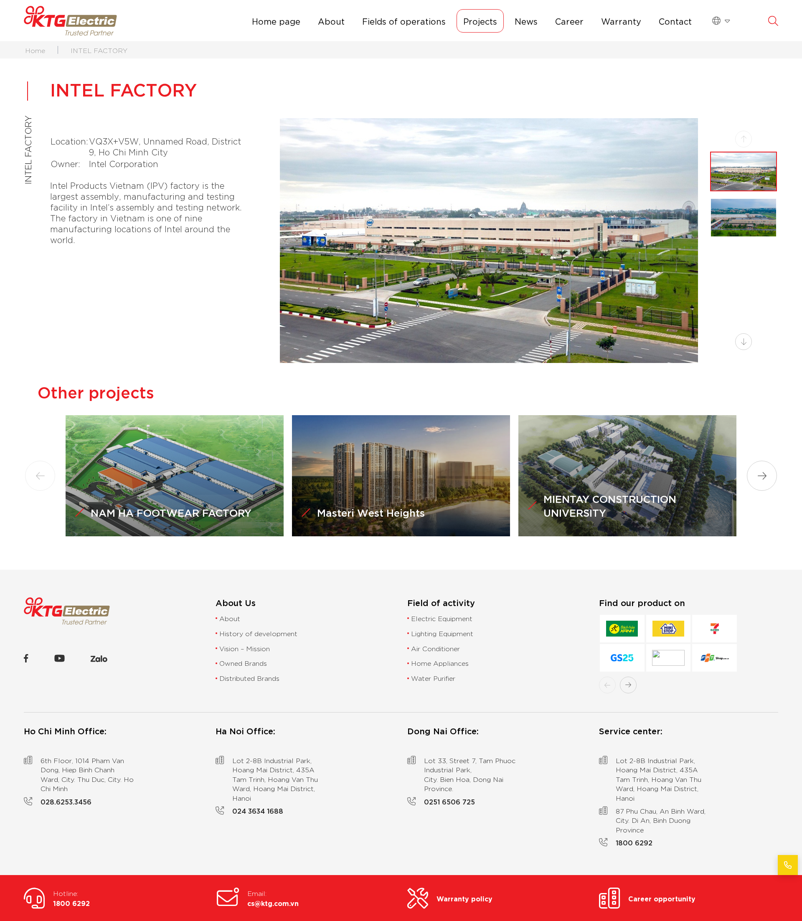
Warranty (621, 20)
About (331, 20)
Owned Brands (243, 663)
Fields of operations (404, 20)
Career (569, 20)
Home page (276, 20)
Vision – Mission (244, 648)
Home (35, 50)
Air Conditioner (435, 648)
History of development (258, 633)
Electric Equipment (441, 618)
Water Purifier (433, 678)
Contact (675, 20)
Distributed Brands (249, 678)
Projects (480, 20)
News (526, 20)
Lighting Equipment (442, 633)
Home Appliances (440, 663)
